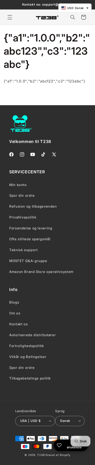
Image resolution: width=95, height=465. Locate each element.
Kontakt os (18, 324)
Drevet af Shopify (58, 455)
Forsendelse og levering (30, 228)
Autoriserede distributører (32, 335)
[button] (9, 17)
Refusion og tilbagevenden (33, 206)
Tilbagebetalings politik (30, 378)
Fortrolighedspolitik (26, 346)
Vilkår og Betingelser (27, 357)
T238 (41, 455)
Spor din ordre (22, 368)
